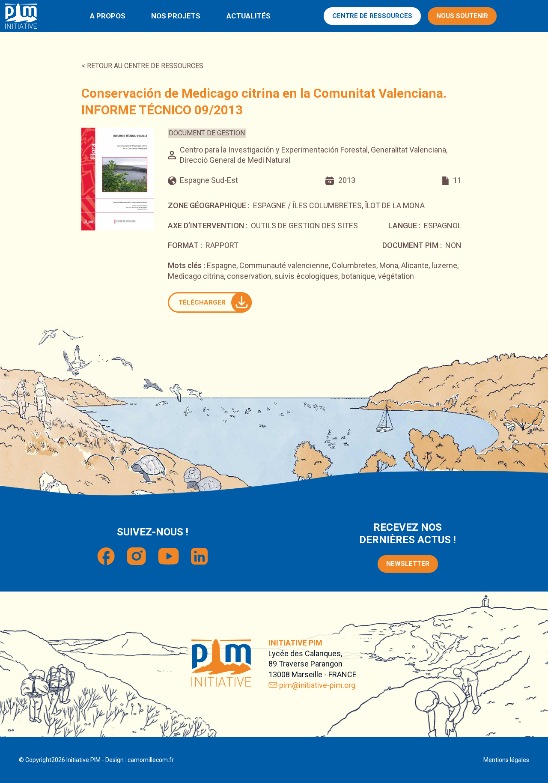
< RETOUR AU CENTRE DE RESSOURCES (142, 66)
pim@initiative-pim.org (317, 685)
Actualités (248, 16)
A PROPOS (107, 16)
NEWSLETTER (407, 564)
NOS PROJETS (175, 16)
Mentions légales (506, 759)
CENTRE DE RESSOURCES (372, 16)
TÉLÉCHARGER (202, 302)
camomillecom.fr (151, 759)
